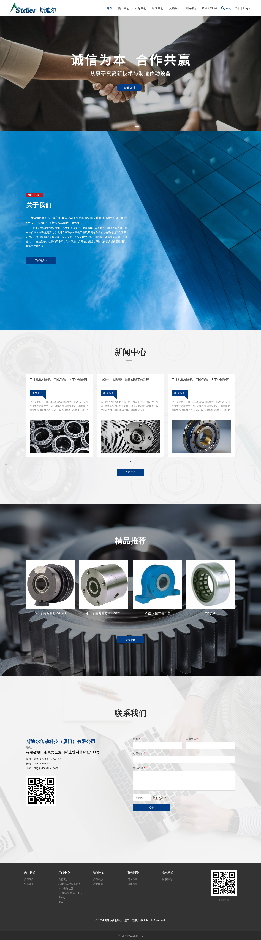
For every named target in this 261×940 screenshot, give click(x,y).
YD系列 (210, 613)
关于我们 (123, 8)
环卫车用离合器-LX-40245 (103, 613)
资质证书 (29, 883)
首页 (109, 8)
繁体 (237, 8)
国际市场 (132, 883)
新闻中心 (157, 8)
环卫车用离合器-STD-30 (50, 613)
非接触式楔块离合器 (69, 883)
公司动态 (98, 879)
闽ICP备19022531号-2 (130, 935)
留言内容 (139, 767)
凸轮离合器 (64, 879)
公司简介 (29, 879)
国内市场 (132, 879)
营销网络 (174, 8)
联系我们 (191, 8)
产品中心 (140, 8)
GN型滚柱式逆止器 (157, 613)
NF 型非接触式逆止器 (70, 893)
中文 (228, 8)
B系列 (61, 897)
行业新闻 (98, 883)
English (247, 8)
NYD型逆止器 (66, 888)
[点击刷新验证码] (158, 797)
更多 (60, 901)
